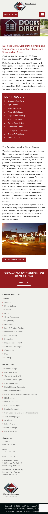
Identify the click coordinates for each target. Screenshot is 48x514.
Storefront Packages (13, 346)
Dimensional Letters (15, 127)
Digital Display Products (14, 387)
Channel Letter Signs (16, 101)
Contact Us (9, 350)
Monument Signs (14, 108)
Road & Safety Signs (16, 134)
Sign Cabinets (13, 105)
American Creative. (34, 511)
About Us (8, 302)
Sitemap (7, 357)
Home (6, 298)
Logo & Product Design (14, 328)
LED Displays (9, 398)
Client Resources (11, 317)
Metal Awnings (10, 431)
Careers (7, 309)
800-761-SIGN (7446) (24, 276)
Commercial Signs (11, 383)
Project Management (13, 343)
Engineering (9, 321)
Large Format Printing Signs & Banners (20, 394)
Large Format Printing (16, 116)
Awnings (8, 420)
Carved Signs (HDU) (16, 123)
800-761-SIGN (10, 15)
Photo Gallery (10, 306)
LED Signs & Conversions (18, 130)
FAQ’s (6, 313)
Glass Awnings (10, 427)
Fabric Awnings (10, 424)
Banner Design (10, 368)
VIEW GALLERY (14, 138)
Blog (6, 354)
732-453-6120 (8, 452)
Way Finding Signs (15, 119)
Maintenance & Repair (13, 332)
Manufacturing (10, 335)
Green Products (11, 324)
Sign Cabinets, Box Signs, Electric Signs (21, 413)
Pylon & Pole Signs (15, 112)
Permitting (8, 339)
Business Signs (10, 372)
